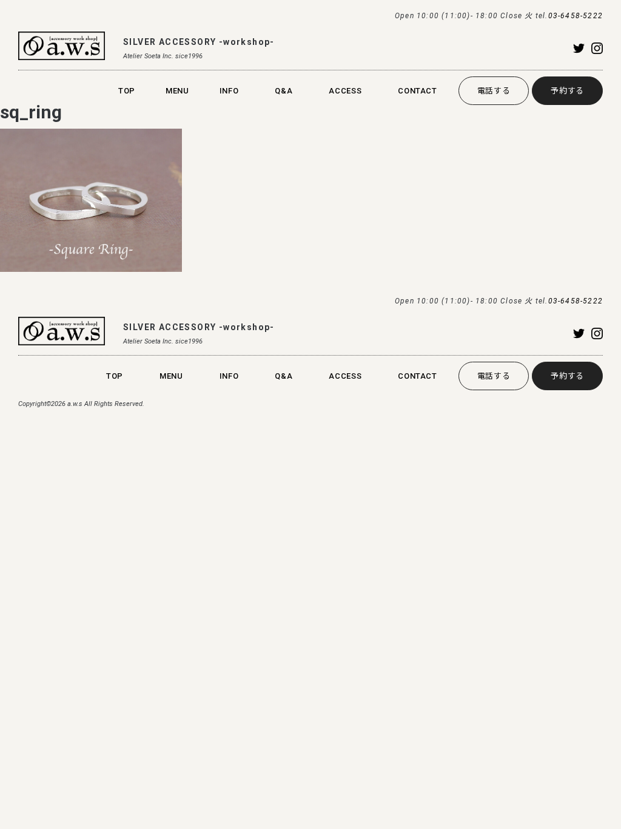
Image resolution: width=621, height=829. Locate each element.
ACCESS (345, 90)
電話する (494, 90)
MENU (177, 90)
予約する (567, 90)
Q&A (283, 90)
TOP (126, 90)
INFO (229, 90)
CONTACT (417, 90)
